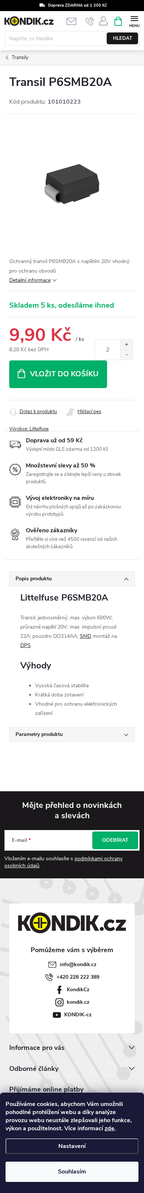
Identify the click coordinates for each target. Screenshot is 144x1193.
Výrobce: (29, 429)
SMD (85, 636)
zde (109, 1128)
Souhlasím (72, 1172)
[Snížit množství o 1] (126, 355)
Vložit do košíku (64, 374)
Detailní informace (30, 280)
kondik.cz (78, 1002)
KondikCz (78, 989)
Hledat (122, 38)
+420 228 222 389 (77, 977)
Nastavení (72, 1146)
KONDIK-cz (78, 1014)
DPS (25, 645)
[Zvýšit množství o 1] (126, 345)
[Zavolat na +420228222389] (90, 21)
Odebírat (115, 840)
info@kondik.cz (78, 964)
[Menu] (134, 21)
